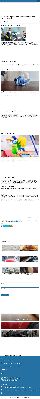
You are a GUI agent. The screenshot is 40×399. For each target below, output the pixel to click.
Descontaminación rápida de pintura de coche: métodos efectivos (10, 377)
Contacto (2, 373)
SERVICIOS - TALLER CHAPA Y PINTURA (7, 360)
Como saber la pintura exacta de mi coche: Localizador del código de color (13, 365)
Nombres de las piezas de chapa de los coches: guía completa (11, 366)
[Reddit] (12, 226)
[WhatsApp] (8, 226)
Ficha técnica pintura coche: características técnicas (8, 381)
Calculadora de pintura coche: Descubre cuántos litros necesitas (11, 361)
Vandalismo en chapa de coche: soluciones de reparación (9, 380)
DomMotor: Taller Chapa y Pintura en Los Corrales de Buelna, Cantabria (15, 392)
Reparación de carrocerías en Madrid (11, 386)
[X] (6, 226)
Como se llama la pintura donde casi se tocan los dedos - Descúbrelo (12, 363)
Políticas (2, 371)
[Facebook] (1, 226)
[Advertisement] (20, 8)
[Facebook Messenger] (4, 226)
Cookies (2, 372)
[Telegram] (10, 226)
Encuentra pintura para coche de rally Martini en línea (8, 379)
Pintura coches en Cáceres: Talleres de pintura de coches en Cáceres (10, 378)
